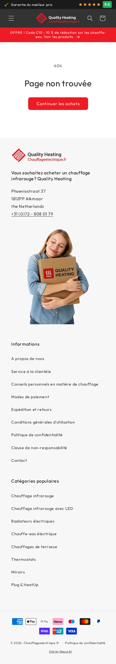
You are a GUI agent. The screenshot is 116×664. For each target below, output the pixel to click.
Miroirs (18, 572)
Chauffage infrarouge (32, 495)
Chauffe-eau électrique (34, 533)
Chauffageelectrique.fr (41, 643)
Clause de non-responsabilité (39, 447)
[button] (11, 18)
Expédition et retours (31, 409)
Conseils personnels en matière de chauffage (55, 384)
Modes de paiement (30, 396)
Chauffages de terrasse (34, 546)
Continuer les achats (58, 103)
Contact (19, 460)
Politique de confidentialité (37, 434)
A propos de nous (27, 358)
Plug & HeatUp (25, 584)
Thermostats (23, 559)
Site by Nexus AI (60, 651)
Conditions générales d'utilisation (43, 422)
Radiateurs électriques (32, 521)
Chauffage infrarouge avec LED (42, 508)
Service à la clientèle (31, 371)
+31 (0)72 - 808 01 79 (32, 214)
